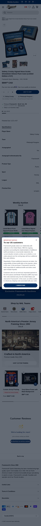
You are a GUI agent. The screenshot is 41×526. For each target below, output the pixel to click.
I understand (20, 285)
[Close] (36, 240)
